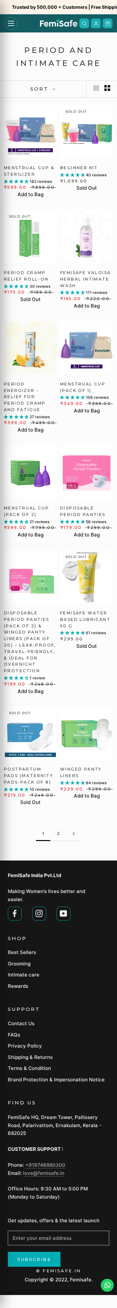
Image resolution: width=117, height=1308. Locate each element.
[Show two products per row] (107, 88)
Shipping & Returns (30, 1057)
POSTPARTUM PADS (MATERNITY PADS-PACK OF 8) (28, 776)
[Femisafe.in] (58, 23)
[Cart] (107, 23)
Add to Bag (31, 194)
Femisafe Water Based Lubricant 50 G (85, 619)
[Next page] (73, 833)
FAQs (14, 1035)
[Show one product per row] (96, 88)
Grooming (19, 964)
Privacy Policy (25, 1046)
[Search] (84, 23)
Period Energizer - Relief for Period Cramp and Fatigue (25, 397)
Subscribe (34, 1259)
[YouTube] (64, 913)
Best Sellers (22, 952)
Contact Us (21, 1023)
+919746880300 (45, 1165)
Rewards (18, 986)
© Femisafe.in (58, 1270)
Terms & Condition (29, 1068)
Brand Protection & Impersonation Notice (56, 1079)
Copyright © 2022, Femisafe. (59, 1280)
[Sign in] (96, 23)
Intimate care (23, 975)
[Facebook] (15, 913)
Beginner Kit (79, 167)
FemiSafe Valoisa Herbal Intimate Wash (85, 279)
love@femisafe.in (43, 1173)
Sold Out (86, 188)
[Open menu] (11, 23)
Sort (40, 89)
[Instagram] (39, 913)
